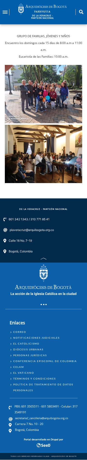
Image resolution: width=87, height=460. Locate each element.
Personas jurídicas (30, 355)
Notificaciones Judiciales (36, 337)
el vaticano (23, 372)
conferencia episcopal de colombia (45, 361)
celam (18, 366)
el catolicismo (26, 343)
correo (19, 331)
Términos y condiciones (34, 378)
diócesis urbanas (28, 349)
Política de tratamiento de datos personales (43, 387)
